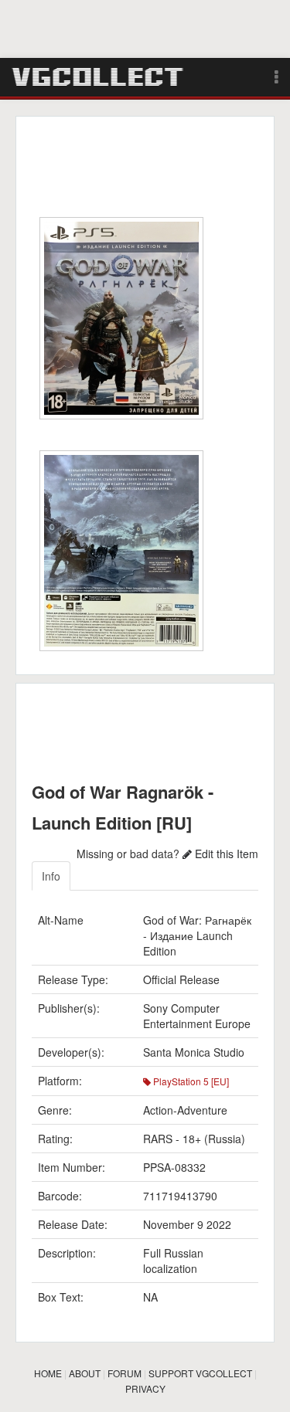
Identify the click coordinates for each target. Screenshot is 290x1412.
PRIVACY (145, 1388)
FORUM (124, 1373)
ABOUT (85, 1373)
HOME (48, 1373)
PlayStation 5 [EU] (190, 1081)
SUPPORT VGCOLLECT (200, 1373)
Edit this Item (225, 853)
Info (51, 876)
